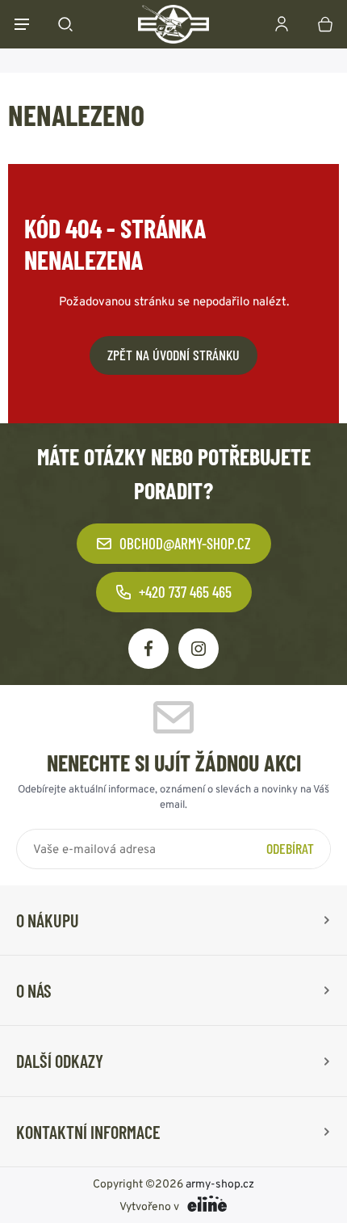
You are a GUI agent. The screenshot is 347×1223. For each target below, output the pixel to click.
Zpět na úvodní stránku (173, 355)
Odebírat (290, 848)
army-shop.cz (220, 1183)
